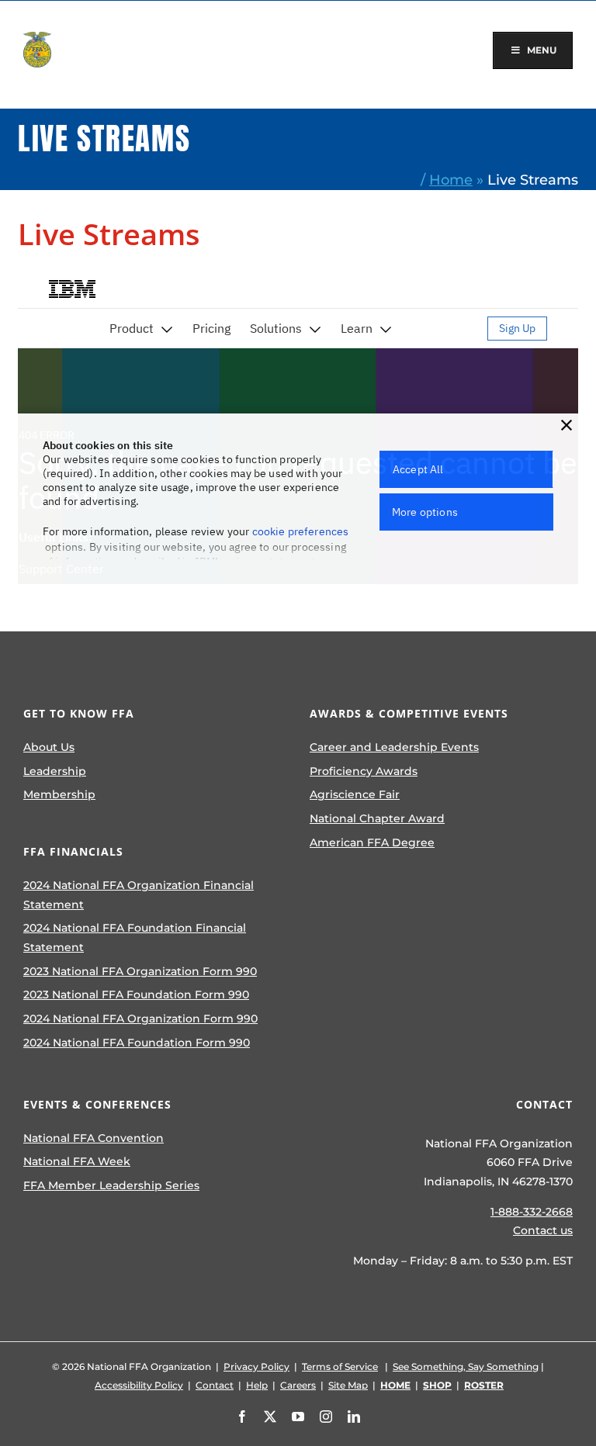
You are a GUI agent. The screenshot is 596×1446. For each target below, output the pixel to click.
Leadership (54, 771)
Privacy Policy (256, 1366)
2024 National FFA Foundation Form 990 (136, 1043)
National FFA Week (76, 1161)
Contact (215, 1385)
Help (257, 1385)
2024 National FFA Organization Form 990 (140, 1019)
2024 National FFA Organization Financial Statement (138, 895)
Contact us (543, 1230)
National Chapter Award (377, 818)
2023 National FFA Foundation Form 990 (136, 994)
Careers (298, 1385)
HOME (395, 1385)
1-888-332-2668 (531, 1212)
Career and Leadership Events (394, 747)
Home (451, 179)
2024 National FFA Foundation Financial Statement (134, 937)
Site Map (348, 1385)
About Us (48, 747)
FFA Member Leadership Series (111, 1185)
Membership (59, 794)
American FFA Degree (372, 842)
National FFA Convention (93, 1138)
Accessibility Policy (139, 1385)
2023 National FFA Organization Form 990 (140, 971)
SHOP (437, 1385)
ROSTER (484, 1385)
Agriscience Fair (355, 794)
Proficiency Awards (364, 771)
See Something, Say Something (466, 1366)
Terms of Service (340, 1366)
